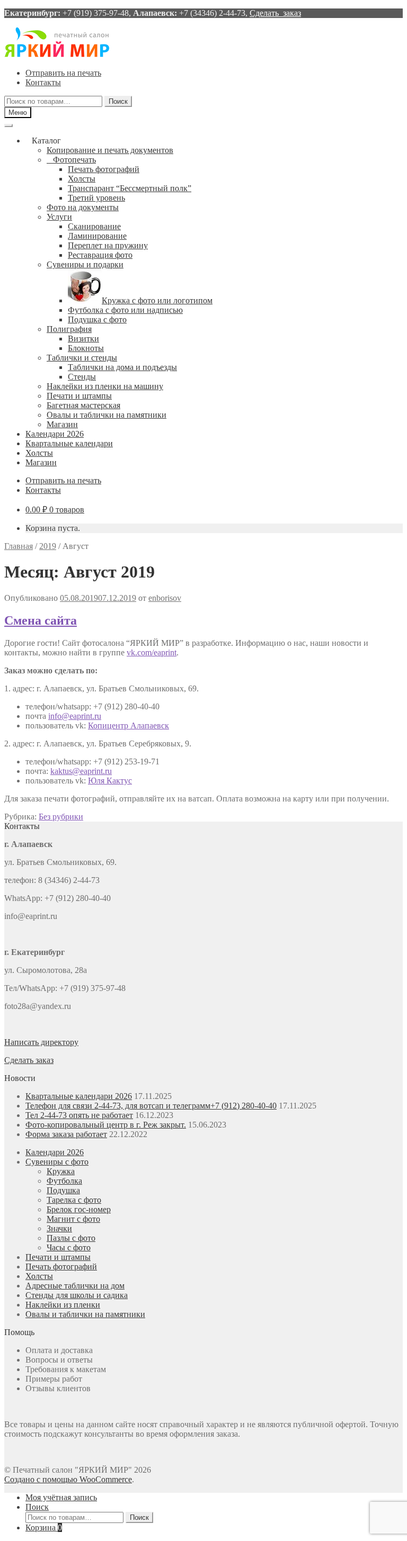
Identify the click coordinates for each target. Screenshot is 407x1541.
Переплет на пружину (108, 245)
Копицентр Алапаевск (128, 725)
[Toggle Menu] (8, 125)
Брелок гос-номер (79, 1209)
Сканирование (94, 226)
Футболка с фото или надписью (125, 309)
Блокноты (86, 348)
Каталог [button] (46, 140)
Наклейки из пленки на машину (105, 386)
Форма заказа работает (66, 1134)
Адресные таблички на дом (75, 1285)
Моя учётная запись (61, 1497)
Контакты (43, 82)
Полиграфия (69, 329)
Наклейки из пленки (62, 1304)
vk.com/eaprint (151, 652)
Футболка (64, 1180)
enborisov (164, 597)
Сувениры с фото (57, 1161)
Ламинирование (97, 235)
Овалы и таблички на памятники (106, 414)
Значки (59, 1228)
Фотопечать (74, 159)
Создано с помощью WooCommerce (68, 1479)
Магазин (62, 424)
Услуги (59, 216)
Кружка (61, 1171)
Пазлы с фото (71, 1237)
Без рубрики (61, 816)
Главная (18, 546)
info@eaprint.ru (74, 715)
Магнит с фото (73, 1218)
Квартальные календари (69, 443)
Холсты (81, 178)
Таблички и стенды (82, 357)
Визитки (83, 338)
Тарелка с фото (74, 1199)
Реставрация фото (100, 254)
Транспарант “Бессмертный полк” (129, 188)
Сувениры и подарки (85, 264)
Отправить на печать (63, 72)
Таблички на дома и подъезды (122, 367)
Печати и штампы (79, 395)
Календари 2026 (54, 433)
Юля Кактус (110, 780)
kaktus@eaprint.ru (81, 771)
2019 (47, 546)
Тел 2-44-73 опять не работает (79, 1115)
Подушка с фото (97, 319)
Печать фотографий (103, 169)
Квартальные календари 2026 (78, 1096)
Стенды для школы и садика (76, 1295)
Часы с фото (69, 1247)
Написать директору (41, 1042)
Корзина (43, 1527)
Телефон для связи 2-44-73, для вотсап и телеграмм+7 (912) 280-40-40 (151, 1105)
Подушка (63, 1190)
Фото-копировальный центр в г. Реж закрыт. (105, 1124)
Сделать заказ (275, 12)
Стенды (82, 376)
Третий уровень (96, 197)
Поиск (118, 101)
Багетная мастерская (83, 405)
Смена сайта (40, 620)
